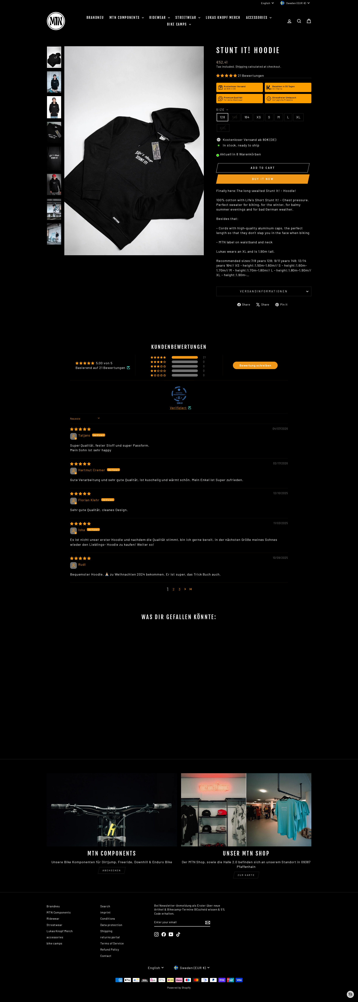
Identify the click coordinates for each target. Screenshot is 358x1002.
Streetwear (186, 17)
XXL (223, 128)
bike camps (177, 24)
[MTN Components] (112, 809)
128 (222, 117)
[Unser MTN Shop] (246, 809)
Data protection (111, 925)
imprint (105, 912)
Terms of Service (112, 943)
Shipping (241, 66)
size (222, 109)
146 (234, 117)
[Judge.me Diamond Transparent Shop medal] (179, 393)
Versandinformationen (264, 291)
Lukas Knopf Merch (223, 17)
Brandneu (95, 17)
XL (298, 117)
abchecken (112, 870)
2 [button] (174, 589)
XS (259, 117)
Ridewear (158, 17)
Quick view (78, 719)
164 (247, 117)
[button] (227, 75)
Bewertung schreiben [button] (255, 365)
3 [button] (179, 589)
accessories (257, 17)
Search (105, 906)
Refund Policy (109, 949)
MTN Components (125, 17)
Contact (105, 955)
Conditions (107, 918)
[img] (80, 429)
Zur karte (246, 875)
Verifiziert (178, 408)
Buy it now (263, 179)
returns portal (110, 937)
